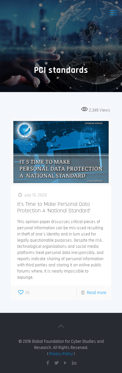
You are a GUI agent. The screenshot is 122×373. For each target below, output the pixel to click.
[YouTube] (65, 363)
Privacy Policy (61, 353)
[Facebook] (48, 363)
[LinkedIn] (74, 363)
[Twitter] (56, 363)
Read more (96, 292)
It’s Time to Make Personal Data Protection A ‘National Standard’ (53, 207)
